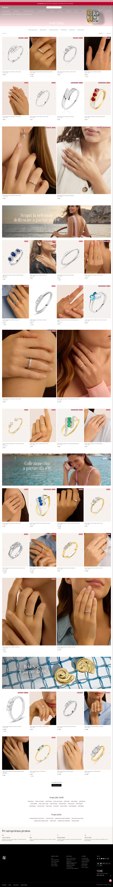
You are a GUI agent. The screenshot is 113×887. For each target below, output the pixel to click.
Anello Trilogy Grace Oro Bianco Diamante (93, 71)
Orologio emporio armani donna (37, 818)
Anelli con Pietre (53, 803)
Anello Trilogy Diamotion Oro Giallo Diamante (93, 443)
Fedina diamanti (75, 820)
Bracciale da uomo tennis (77, 818)
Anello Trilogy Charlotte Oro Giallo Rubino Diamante (95, 116)
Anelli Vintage (74, 801)
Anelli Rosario (82, 801)
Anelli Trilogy (18, 14)
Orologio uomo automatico (64, 820)
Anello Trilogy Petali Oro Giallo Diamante (65, 771)
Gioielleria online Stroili (6, 14)
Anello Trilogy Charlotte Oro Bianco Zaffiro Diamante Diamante (13, 276)
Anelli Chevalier (62, 803)
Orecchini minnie (49, 818)
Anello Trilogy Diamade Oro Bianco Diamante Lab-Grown (41, 71)
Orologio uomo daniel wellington (62, 818)
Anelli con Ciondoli (39, 801)
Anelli (14, 14)
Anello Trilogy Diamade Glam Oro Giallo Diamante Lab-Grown (68, 321)
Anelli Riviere (31, 801)
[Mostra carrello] (110, 7)
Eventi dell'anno (85, 864)
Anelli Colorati (71, 803)
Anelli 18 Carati (40, 806)
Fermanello (56, 806)
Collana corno (53, 820)
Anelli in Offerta (63, 806)
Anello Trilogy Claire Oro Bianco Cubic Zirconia (12, 71)
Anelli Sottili (66, 801)
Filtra (108, 33)
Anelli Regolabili (72, 806)
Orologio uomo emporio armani (41, 820)
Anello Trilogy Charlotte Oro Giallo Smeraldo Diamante (68, 443)
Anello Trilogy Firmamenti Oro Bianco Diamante (12, 726)
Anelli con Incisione (57, 801)
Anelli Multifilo (33, 803)
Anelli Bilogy (81, 806)
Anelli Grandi (49, 806)
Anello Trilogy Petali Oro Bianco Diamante (38, 568)
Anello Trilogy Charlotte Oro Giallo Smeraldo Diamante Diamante (13, 772)
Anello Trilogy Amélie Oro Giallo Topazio (38, 771)
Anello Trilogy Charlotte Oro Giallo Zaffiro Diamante (40, 523)
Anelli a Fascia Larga (43, 803)
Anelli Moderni (32, 806)
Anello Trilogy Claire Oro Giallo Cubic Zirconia (94, 275)
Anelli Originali (79, 803)
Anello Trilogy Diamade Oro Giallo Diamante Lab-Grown (68, 398)
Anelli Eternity (48, 801)
